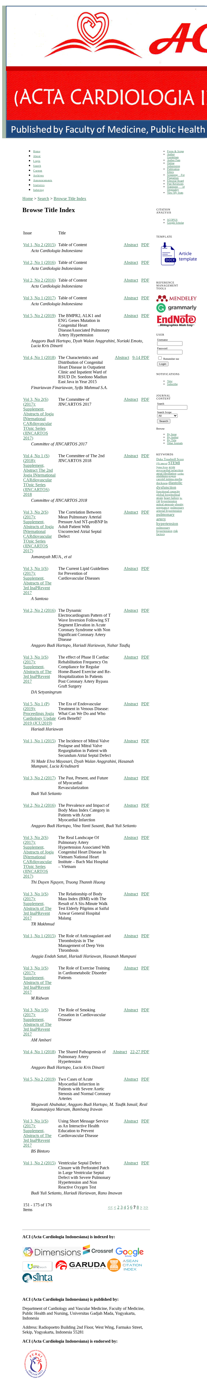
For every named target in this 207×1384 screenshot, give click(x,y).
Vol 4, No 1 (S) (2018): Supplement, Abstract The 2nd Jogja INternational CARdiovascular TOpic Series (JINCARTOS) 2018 (39, 475)
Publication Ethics (173, 170)
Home (36, 151)
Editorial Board (175, 180)
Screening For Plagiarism (176, 176)
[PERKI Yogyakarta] (35, 1378)
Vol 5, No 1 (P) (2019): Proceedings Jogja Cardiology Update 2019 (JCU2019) (39, 713)
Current (37, 170)
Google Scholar (175, 222)
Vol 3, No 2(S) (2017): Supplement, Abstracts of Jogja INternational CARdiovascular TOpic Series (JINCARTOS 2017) (38, 418)
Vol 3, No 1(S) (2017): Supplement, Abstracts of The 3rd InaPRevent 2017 (37, 580)
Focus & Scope (175, 151)
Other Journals (175, 443)
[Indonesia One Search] (37, 1270)
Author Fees (173, 160)
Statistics (38, 185)
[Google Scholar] (129, 1256)
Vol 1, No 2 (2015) (39, 244)
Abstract (131, 244)
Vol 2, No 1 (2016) (39, 262)
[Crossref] (98, 1256)
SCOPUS (172, 219)
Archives (38, 175)
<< (110, 1207)
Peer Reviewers (175, 183)
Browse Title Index (70, 198)
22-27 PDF (139, 1051)
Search (37, 165)
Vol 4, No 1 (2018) (39, 357)
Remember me (171, 358)
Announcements (42, 180)
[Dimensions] (52, 1256)
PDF (145, 244)
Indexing (38, 189)
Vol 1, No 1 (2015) (39, 741)
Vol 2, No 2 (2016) (39, 280)
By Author (172, 437)
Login (36, 160)
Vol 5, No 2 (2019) (39, 315)
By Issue (172, 434)
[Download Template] (176, 265)
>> (145, 1207)
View (169, 381)
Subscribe (172, 384)
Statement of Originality (176, 188)
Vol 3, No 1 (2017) (39, 298)
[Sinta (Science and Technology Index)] (124, 1270)
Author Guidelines (173, 156)
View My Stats (175, 192)
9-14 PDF (140, 357)
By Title (171, 440)
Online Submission (173, 165)
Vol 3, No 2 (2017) (39, 778)
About (37, 156)
